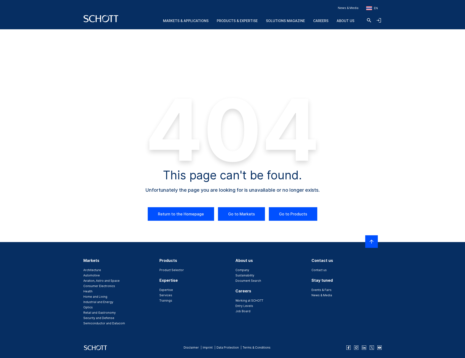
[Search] (369, 20)
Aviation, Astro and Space (101, 280)
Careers (320, 21)
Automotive (91, 275)
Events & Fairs (321, 290)
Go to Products (293, 214)
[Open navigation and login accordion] (379, 20)
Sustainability (244, 275)
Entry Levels (244, 306)
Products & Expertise (237, 21)
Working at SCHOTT (249, 300)
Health (88, 291)
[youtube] (379, 347)
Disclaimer (191, 347)
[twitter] (372, 347)
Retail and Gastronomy (99, 312)
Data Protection (228, 347)
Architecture (92, 270)
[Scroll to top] (371, 241)
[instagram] (356, 347)
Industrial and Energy (98, 302)
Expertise (166, 290)
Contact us (319, 270)
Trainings (165, 300)
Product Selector (171, 270)
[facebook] (348, 347)
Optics (88, 307)
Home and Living (95, 296)
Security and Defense (98, 318)
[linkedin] (364, 347)
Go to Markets (241, 214)
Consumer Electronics (99, 286)
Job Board (242, 311)
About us (345, 21)
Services (165, 295)
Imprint (208, 347)
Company (242, 270)
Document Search (248, 280)
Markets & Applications (186, 21)
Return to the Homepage (181, 214)
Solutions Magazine (285, 21)
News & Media (348, 8)
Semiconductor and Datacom (104, 323)
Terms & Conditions (257, 347)
